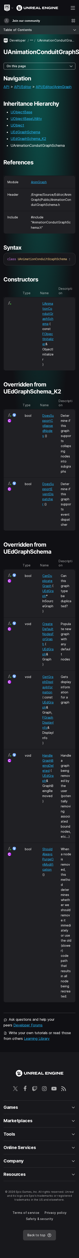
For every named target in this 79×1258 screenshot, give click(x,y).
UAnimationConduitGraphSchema (47, 314)
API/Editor (22, 87)
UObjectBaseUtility (26, 118)
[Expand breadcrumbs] (32, 40)
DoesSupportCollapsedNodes (48, 426)
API (6, 87)
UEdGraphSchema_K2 (28, 138)
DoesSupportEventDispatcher (48, 494)
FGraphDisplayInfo (48, 722)
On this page (16, 66)
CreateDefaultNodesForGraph (48, 634)
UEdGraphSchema (25, 132)
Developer (18, 40)
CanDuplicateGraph (47, 581)
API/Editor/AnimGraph (54, 87)
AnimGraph (39, 182)
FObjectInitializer (48, 339)
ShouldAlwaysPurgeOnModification (48, 859)
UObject (17, 125)
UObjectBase (21, 112)
